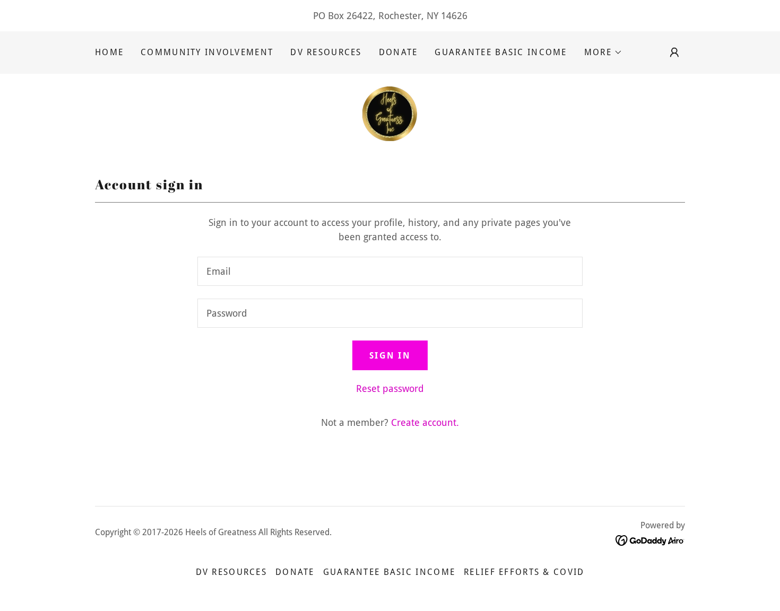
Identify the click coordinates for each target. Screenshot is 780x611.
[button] (603, 52)
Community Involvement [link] (207, 52)
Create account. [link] (425, 422)
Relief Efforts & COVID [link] (524, 572)
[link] (389, 112)
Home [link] (109, 52)
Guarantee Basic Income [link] (501, 52)
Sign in (390, 356)
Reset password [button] (390, 388)
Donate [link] (398, 52)
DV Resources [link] (325, 52)
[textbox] (389, 271)
